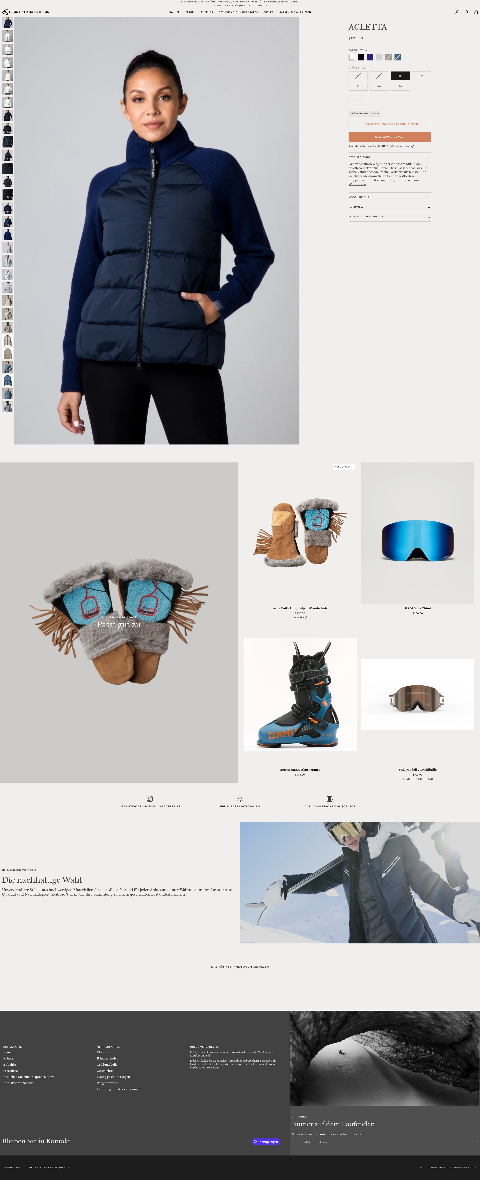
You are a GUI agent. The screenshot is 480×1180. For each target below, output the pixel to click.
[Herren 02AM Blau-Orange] (300, 694)
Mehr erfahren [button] (108, 1046)
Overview (356, 206)
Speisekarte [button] (12, 1046)
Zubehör (9, 1064)
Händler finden (107, 1058)
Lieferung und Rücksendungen (119, 1089)
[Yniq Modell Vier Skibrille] (417, 694)
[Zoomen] (21, 437)
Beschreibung (359, 157)
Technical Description (366, 216)
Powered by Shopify (462, 1167)
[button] (174, 12)
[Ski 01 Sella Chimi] (417, 533)
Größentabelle (107, 1064)
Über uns (103, 1052)
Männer (9, 1058)
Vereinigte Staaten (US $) (229, 5)
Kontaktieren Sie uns (18, 1083)
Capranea (430, 1167)
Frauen (8, 1052)
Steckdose (10, 1071)
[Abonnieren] (475, 1142)
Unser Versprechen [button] (205, 1046)
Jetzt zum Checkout (390, 136)
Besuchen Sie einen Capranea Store (28, 1077)
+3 (432, 779)
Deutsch (262, 5)
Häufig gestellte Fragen (113, 1077)
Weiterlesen (357, 184)
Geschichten (106, 1071)
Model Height (359, 197)
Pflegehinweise (107, 1083)
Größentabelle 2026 (364, 113)
